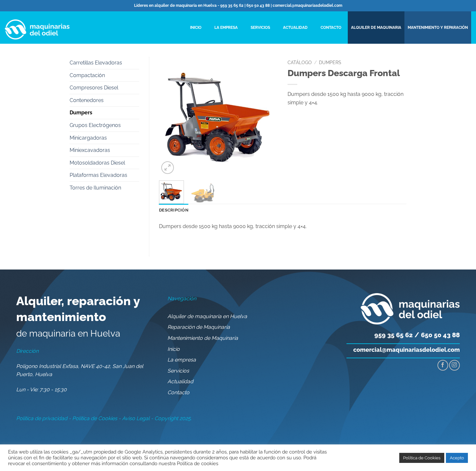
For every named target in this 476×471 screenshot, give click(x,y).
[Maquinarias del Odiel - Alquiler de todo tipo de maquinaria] (37, 28)
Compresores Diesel (94, 88)
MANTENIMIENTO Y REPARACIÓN (438, 27)
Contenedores (87, 100)
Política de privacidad (41, 418)
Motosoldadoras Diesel (97, 163)
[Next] (267, 116)
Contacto (331, 27)
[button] (167, 167)
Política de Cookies (94, 418)
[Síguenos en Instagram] (454, 365)
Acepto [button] (457, 457)
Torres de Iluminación (95, 188)
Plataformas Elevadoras (98, 175)
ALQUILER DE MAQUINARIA (376, 27)
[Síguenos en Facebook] (442, 365)
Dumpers (81, 112)
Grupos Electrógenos (95, 125)
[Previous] (170, 116)
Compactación (87, 75)
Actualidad (295, 27)
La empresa (226, 27)
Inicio (195, 27)
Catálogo (300, 62)
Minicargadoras (88, 138)
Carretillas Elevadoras (96, 63)
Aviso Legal (136, 418)
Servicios (260, 27)
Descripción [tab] (173, 210)
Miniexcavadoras (90, 150)
